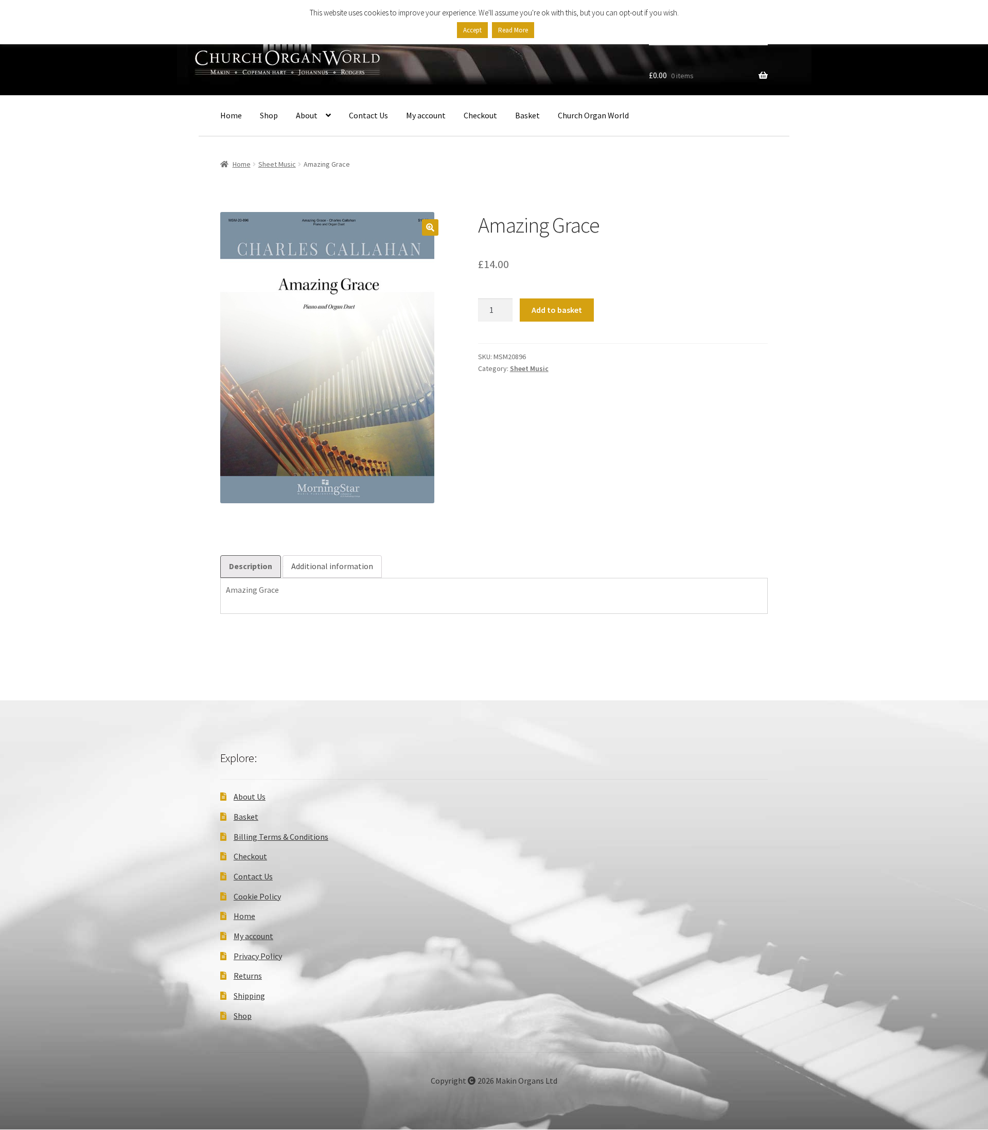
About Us (250, 796)
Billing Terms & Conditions (281, 837)
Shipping (249, 996)
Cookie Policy (257, 896)
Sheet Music (277, 164)
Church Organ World (593, 115)
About (306, 115)
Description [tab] (250, 566)
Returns (248, 975)
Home (231, 115)
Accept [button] (472, 30)
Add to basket (557, 310)
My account (426, 115)
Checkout (480, 115)
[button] (430, 227)
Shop (269, 115)
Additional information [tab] (332, 566)
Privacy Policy (258, 956)
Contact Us (368, 115)
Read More (513, 30)
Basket (527, 115)
